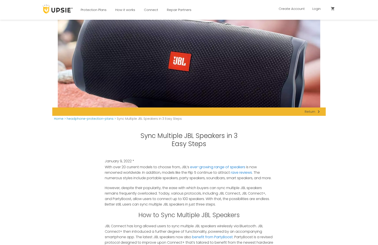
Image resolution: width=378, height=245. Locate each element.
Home (58, 119)
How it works (125, 9)
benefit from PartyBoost (212, 237)
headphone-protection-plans (90, 119)
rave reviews (241, 172)
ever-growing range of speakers (217, 167)
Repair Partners (179, 9)
